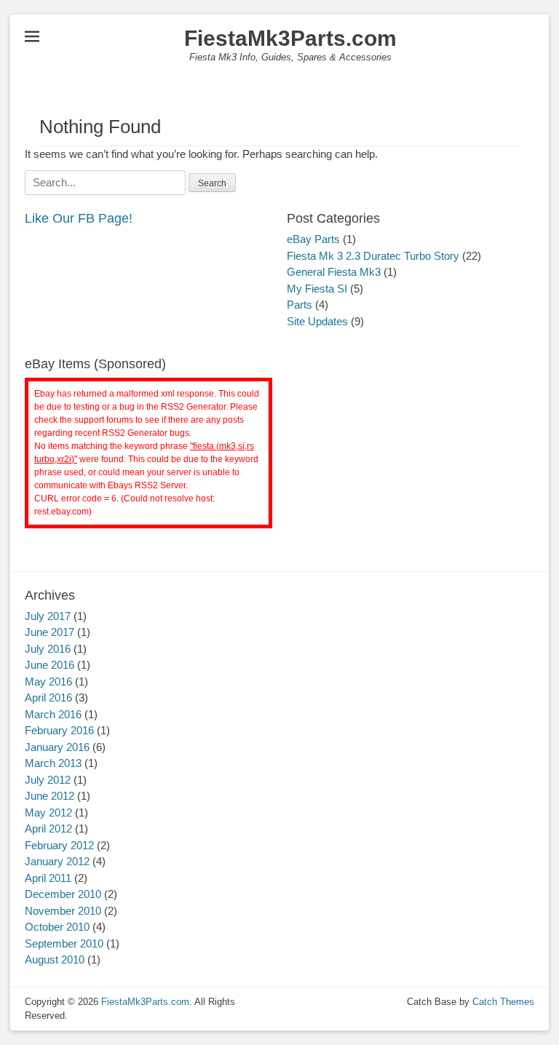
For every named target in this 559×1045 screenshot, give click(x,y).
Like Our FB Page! (78, 218)
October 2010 (57, 927)
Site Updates (317, 321)
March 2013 (53, 763)
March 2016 (53, 714)
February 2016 (59, 730)
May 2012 (48, 812)
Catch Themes (503, 1001)
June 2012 (49, 796)
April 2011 (48, 878)
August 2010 (54, 959)
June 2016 (49, 665)
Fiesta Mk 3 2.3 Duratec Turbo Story (373, 256)
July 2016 (48, 649)
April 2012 (48, 828)
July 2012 (48, 780)
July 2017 (48, 616)
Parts (299, 304)
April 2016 (48, 697)
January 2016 (57, 747)
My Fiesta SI (317, 288)
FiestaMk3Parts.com (290, 38)
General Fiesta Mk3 (334, 272)
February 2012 (59, 845)
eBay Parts (313, 239)
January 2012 (57, 861)
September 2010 (64, 943)
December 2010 (63, 894)
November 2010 (63, 911)
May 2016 (48, 681)
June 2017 (49, 632)
